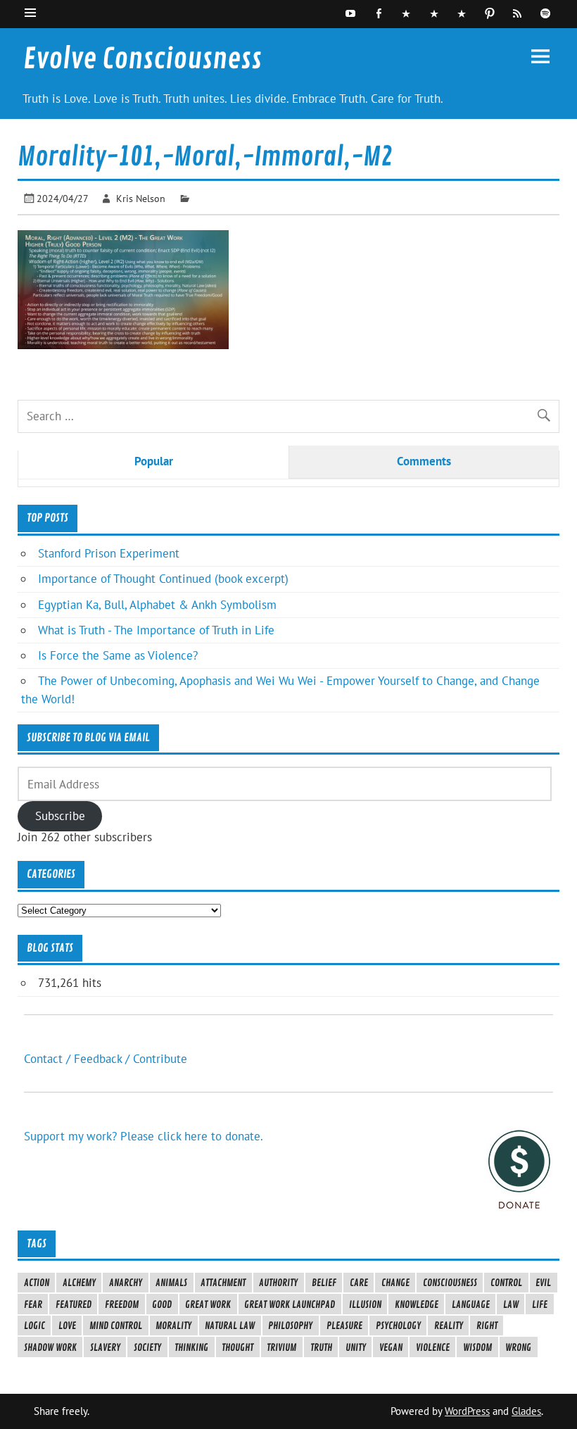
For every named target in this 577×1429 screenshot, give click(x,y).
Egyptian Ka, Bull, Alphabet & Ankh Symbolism (157, 604)
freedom (122, 1304)
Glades (526, 1411)
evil (543, 1282)
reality (448, 1325)
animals (171, 1282)
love (67, 1325)
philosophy (290, 1325)
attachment (223, 1282)
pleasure (344, 1325)
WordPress (467, 1411)
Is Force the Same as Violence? (118, 655)
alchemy (79, 1282)
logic (34, 1325)
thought (237, 1347)
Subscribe (60, 816)
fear (33, 1304)
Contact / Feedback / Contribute (105, 1058)
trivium (281, 1347)
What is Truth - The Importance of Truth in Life (156, 630)
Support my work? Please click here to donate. (143, 1136)
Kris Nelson (140, 198)
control (506, 1282)
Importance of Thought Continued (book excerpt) (163, 578)
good (162, 1304)
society (147, 1347)
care (359, 1282)
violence (433, 1347)
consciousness (450, 1282)
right (486, 1325)
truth (321, 1347)
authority (278, 1282)
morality (173, 1325)
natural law (230, 1325)
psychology (398, 1325)
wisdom (477, 1347)
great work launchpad (289, 1304)
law (511, 1304)
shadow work (50, 1347)
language (471, 1304)
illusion (365, 1304)
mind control (115, 1325)
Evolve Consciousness (142, 59)
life (539, 1304)
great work (208, 1304)
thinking (191, 1347)
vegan (390, 1347)
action (36, 1282)
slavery (105, 1347)
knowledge (416, 1304)
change (395, 1282)
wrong (518, 1347)
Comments (424, 461)
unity (355, 1347)
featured (73, 1304)
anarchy (125, 1282)
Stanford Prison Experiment (108, 553)
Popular (153, 461)
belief (324, 1282)
